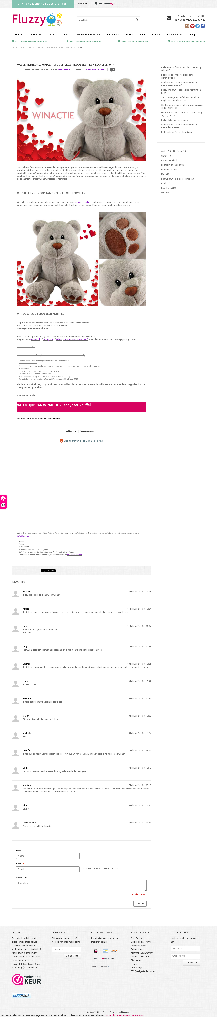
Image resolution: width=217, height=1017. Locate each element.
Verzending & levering (141, 942)
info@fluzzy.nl (23, 536)
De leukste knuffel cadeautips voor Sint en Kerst (181, 91)
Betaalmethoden (139, 946)
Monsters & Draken (87, 34)
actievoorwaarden (43, 374)
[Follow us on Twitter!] (197, 26)
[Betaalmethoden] (96, 951)
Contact (156, 34)
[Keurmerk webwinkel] (26, 979)
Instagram (48, 339)
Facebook (35, 339)
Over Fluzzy (136, 938)
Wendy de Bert (63, 69)
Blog (192, 34)
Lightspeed (125, 1012)
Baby (128, 34)
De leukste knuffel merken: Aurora (177, 132)
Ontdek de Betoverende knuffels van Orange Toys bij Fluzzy (182, 114)
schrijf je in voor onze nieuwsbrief (72, 339)
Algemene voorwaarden (142, 953)
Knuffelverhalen (170, 169)
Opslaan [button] (140, 904)
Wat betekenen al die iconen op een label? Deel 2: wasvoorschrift (180, 84)
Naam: (19, 850)
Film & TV (112, 34)
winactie (166, 192)
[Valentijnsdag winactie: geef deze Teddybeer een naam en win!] (81, 119)
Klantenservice (175, 34)
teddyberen (168, 188)
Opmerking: (22, 877)
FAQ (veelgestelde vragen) (143, 971)
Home (18, 34)
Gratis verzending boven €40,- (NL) (43, 4)
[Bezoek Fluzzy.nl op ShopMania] (21, 995)
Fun (66, 34)
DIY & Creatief (169, 160)
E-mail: (20, 864)
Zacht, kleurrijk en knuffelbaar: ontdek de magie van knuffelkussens (180, 99)
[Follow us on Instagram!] (187, 26)
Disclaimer (136, 960)
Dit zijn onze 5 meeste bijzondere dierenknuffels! (177, 76)
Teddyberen (34, 34)
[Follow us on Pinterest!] (192, 26)
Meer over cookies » (134, 1015)
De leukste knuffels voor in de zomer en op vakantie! (181, 68)
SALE (142, 34)
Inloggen (82, 4)
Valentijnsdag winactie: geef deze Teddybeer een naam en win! (48, 47)
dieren (166, 156)
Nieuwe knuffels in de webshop (177, 179)
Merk (165, 174)
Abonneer (72, 956)
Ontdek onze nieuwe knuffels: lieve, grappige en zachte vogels (182, 106)
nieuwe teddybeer (83, 202)
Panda (165, 183)
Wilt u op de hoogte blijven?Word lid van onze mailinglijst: (66, 940)
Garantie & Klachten (140, 956)
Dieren (51, 34)
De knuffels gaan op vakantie (174, 120)
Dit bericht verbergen (115, 1015)
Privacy (134, 964)
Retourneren (137, 949)
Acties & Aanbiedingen (95, 69)
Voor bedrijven (137, 967)
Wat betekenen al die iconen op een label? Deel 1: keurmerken (180, 126)
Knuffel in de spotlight (173, 165)
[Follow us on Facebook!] (203, 26)
